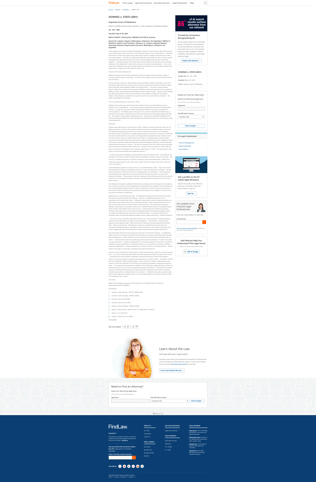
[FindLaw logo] (115, 3)
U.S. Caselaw (168, 447)
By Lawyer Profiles (149, 453)
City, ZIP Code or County (185, 113)
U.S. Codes (168, 450)
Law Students (183, 149)
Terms (110, 477)
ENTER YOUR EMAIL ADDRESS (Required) (120, 454)
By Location (147, 447)
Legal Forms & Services (171, 430)
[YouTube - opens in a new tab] (124, 466)
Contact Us (147, 437)
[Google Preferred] (142, 466)
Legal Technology (185, 146)
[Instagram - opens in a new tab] (133, 466)
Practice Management (186, 143)
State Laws (168, 444)
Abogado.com (193, 444)
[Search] (205, 3)
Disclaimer (124, 477)
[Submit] (204, 222)
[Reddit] (137, 466)
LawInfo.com (193, 450)
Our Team (146, 430)
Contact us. (125, 440)
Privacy (116, 477)
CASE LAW (111, 9)
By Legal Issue (148, 450)
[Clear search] (203, 117)
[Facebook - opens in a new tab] (120, 466)
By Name (146, 456)
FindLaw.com (193, 430)
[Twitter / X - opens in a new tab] (128, 466)
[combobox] (191, 109)
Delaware (117, 9)
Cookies (131, 477)
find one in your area (178, 364)
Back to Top (159, 413)
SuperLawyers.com (194, 437)
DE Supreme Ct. (125, 9)
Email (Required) (181, 219)
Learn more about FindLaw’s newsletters (187, 228)
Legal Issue (181, 105)
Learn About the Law (171, 440)
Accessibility (147, 433)
